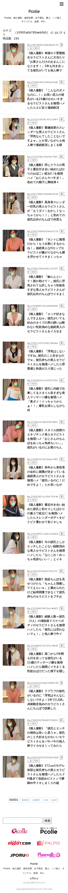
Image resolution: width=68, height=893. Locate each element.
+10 (46, 800)
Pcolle (34, 11)
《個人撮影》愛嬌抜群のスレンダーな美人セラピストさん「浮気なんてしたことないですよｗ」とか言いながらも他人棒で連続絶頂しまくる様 (46, 136)
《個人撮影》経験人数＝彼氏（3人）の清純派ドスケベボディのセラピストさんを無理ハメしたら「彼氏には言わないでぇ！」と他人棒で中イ (46, 625)
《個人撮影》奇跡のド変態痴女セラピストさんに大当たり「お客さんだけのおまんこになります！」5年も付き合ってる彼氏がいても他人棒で (46, 61)
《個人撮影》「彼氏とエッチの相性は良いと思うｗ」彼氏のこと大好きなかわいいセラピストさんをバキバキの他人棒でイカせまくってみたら (46, 736)
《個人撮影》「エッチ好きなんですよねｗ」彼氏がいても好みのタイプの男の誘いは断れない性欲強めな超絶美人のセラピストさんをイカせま (46, 322)
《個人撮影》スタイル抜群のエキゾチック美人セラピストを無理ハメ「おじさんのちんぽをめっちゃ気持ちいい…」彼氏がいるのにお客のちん (46, 438)
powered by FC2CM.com (39, 889)
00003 (36, 800)
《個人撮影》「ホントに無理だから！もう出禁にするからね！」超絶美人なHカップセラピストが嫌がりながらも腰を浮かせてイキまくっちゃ (46, 248)
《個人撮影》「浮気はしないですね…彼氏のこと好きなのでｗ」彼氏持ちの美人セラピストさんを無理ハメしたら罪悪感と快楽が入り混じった (46, 359)
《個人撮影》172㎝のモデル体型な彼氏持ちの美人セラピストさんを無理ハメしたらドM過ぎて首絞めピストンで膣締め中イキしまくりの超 (46, 774)
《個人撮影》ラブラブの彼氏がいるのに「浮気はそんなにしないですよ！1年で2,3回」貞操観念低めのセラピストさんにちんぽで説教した (46, 699)
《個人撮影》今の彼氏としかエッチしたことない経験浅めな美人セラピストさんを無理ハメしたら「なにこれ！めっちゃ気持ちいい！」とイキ (46, 550)
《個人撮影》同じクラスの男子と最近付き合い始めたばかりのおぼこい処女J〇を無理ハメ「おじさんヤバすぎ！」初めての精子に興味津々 (46, 173)
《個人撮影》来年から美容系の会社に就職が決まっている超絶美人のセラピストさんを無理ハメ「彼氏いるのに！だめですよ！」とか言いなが (46, 475)
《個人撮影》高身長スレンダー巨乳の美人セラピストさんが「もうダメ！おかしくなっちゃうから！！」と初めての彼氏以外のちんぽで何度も (46, 210)
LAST (54, 800)
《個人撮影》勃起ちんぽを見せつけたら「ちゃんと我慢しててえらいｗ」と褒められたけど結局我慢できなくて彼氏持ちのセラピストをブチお (46, 587)
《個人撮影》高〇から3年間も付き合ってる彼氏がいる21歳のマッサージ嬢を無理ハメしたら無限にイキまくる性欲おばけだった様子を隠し (46, 662)
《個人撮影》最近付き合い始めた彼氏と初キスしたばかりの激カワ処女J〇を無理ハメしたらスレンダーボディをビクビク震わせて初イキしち (46, 513)
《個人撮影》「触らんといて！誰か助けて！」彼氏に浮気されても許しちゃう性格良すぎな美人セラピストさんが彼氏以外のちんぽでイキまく (46, 285)
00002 (25, 800)
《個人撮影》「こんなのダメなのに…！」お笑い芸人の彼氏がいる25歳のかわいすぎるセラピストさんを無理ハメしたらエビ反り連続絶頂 (46, 98)
